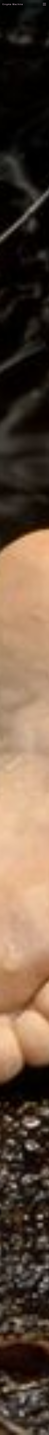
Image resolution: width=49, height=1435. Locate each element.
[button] (44, 4)
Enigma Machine (12, 4)
